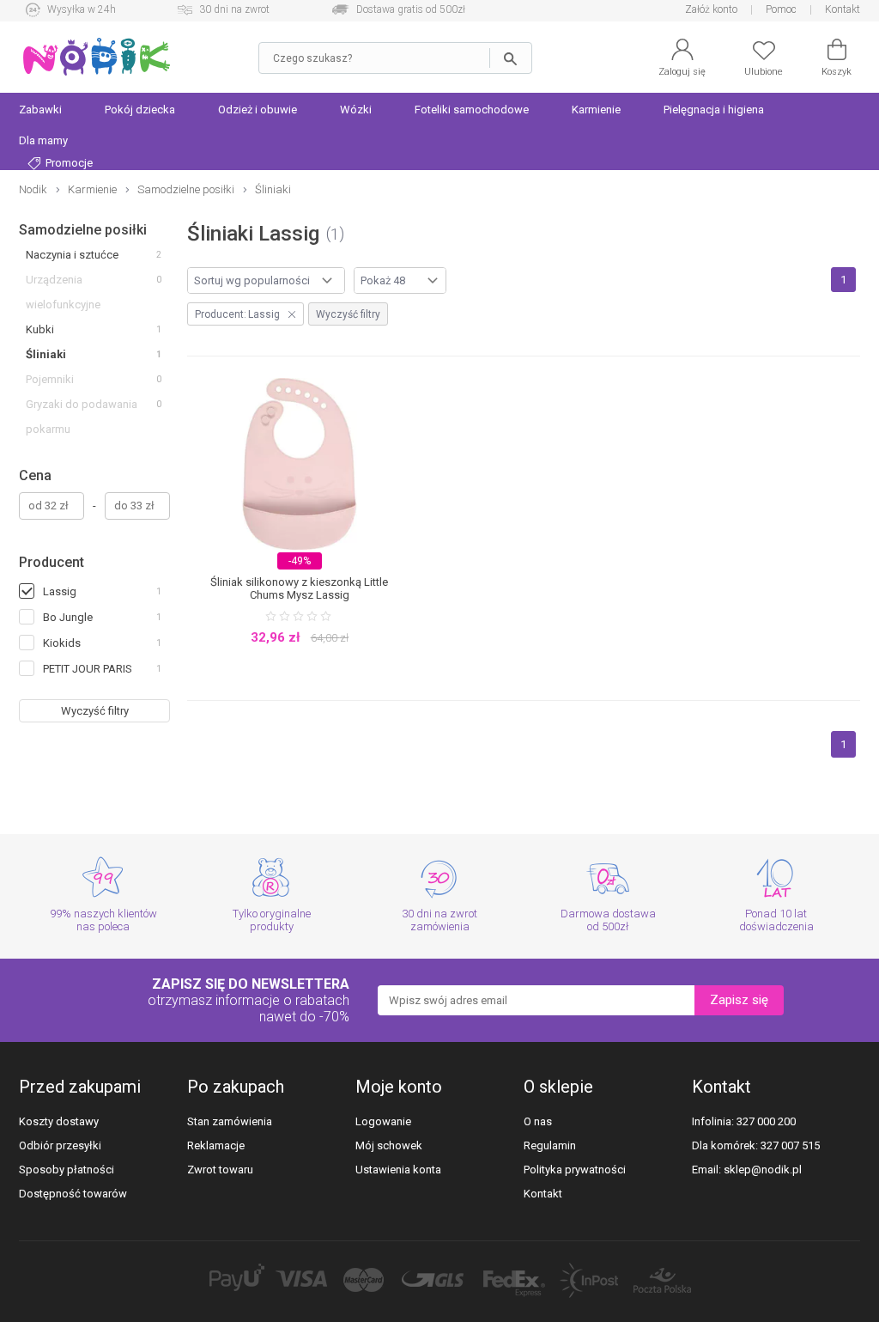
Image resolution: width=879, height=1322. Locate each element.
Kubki (40, 329)
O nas (538, 1121)
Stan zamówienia (229, 1121)
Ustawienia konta (398, 1169)
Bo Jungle (68, 617)
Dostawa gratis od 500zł (410, 9)
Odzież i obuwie (257, 109)
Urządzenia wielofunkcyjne (63, 292)
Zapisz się (739, 1000)
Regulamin (550, 1145)
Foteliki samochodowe (472, 109)
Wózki (356, 109)
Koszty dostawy (59, 1121)
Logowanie (383, 1121)
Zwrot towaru (220, 1169)
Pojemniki (50, 379)
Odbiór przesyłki (60, 1145)
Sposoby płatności (66, 1169)
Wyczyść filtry (95, 710)
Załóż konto (711, 9)
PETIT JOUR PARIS (87, 668)
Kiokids (62, 643)
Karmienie (596, 109)
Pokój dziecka (140, 109)
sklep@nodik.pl (763, 1169)
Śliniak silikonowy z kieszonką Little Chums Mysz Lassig (299, 588)
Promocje (68, 162)
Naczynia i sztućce (72, 254)
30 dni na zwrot (234, 9)
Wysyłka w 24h (81, 9)
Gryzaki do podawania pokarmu (81, 417)
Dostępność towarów (73, 1193)
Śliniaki (46, 354)
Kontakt (842, 9)
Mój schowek (388, 1145)
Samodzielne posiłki (83, 230)
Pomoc (781, 9)
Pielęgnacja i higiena (714, 109)
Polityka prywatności (575, 1169)
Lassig (59, 591)
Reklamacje (216, 1145)
